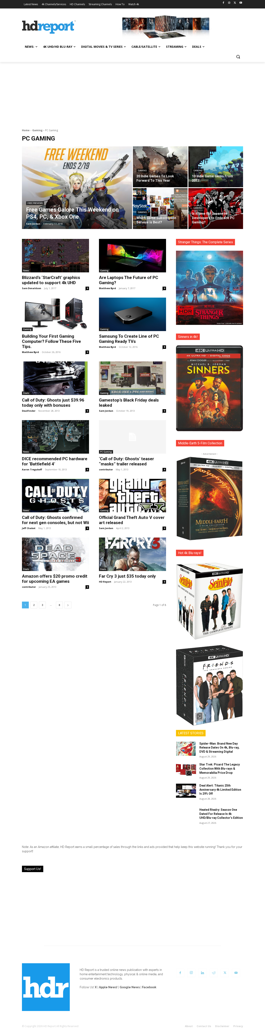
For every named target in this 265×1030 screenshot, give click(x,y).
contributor (106, 469)
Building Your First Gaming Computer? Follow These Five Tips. (51, 341)
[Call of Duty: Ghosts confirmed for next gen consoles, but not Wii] (55, 495)
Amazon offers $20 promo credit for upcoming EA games (54, 579)
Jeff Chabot (28, 528)
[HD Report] (49, 27)
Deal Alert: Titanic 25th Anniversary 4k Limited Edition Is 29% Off (220, 789)
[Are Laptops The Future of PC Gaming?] (132, 255)
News (26, 270)
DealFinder (28, 410)
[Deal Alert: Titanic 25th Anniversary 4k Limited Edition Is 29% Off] (186, 791)
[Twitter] (234, 3)
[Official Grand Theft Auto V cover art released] (132, 495)
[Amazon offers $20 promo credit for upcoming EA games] (55, 554)
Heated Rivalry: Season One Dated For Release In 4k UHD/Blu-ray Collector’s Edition (221, 813)
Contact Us (204, 1026)
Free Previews (35, 203)
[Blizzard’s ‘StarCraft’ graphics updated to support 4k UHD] (55, 255)
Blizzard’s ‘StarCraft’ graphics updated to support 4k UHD (51, 280)
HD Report (105, 581)
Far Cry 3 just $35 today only (127, 576)
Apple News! (108, 987)
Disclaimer (222, 1026)
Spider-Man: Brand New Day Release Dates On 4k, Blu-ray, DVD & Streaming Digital (219, 747)
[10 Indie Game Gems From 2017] (215, 166)
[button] (238, 57)
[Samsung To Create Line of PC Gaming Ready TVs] (132, 314)
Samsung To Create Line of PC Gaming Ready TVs (129, 339)
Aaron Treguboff (32, 469)
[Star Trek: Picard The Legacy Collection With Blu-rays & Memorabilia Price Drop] (186, 770)
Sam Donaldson (31, 288)
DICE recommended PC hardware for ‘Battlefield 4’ (54, 461)
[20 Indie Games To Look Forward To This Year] (160, 166)
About (189, 1026)
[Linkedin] (202, 973)
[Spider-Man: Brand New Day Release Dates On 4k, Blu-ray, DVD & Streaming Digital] (186, 749)
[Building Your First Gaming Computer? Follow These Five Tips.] (55, 314)
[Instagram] (229, 3)
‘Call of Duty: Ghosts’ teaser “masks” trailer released (126, 461)
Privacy (238, 1026)
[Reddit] (214, 973)
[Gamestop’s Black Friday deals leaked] (132, 378)
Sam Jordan (106, 410)
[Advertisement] (132, 93)
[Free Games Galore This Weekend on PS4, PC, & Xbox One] (77, 187)
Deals (26, 393)
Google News (130, 987)
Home (26, 130)
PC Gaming (106, 451)
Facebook (149, 987)
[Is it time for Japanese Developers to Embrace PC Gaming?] (215, 208)
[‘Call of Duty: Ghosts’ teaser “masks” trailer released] (132, 437)
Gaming (37, 130)
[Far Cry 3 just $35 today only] (132, 554)
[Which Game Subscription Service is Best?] (160, 208)
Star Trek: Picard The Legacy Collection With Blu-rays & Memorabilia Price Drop (219, 768)
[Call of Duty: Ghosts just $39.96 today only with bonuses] (55, 378)
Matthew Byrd (107, 288)
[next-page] (67, 605)
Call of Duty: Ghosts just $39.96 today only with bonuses (53, 403)
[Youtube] (240, 3)
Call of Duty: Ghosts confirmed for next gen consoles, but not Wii (55, 520)
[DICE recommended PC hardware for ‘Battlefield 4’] (55, 437)
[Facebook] (223, 3)
